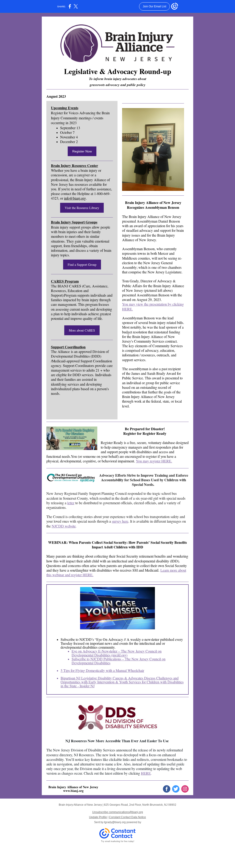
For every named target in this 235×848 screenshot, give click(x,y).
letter (70, 502)
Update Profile (98, 817)
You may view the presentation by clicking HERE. (153, 306)
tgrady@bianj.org (115, 822)
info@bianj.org (75, 198)
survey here (120, 521)
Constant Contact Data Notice (127, 817)
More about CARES (82, 330)
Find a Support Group (82, 264)
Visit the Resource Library (82, 208)
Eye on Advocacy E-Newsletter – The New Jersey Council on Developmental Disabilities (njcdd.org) (117, 653)
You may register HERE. (154, 460)
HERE (146, 773)
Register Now (82, 151)
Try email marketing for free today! (117, 841)
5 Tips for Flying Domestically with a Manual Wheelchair (102, 670)
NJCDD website (64, 526)
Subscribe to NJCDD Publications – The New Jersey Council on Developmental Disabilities (118, 660)
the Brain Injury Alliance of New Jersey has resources (80, 182)
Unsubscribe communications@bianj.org (117, 812)
